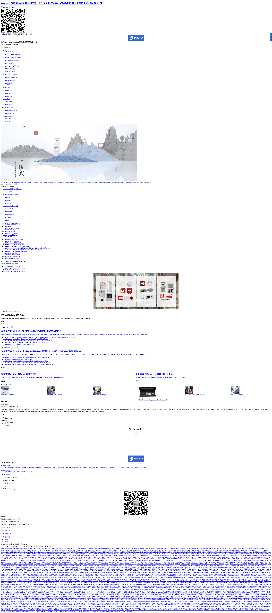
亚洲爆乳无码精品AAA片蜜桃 (217, 591)
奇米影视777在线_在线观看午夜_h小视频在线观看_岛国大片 (243, 610)
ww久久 (150, 604)
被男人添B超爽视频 (225, 567)
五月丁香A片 (180, 584)
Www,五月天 (14, 589)
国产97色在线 (199, 606)
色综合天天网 (183, 574)
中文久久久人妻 (117, 550)
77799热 (38, 601)
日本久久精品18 (256, 567)
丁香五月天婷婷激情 (26, 570)
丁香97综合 (249, 579)
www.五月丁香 (265, 555)
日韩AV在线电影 (111, 569)
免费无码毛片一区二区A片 (136, 598)
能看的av (259, 565)
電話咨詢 (5, 541)
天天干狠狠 (58, 548)
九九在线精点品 (21, 581)
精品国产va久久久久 (183, 591)
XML (11, 533)
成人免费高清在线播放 (264, 594)
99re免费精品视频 (245, 558)
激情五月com (170, 560)
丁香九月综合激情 (164, 557)
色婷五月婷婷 (102, 574)
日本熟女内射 (183, 601)
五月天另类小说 (18, 587)
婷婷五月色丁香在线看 (79, 611)
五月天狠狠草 (175, 565)
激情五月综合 (160, 601)
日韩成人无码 (147, 596)
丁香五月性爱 (46, 582)
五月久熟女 (138, 584)
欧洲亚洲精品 (67, 598)
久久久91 (167, 570)
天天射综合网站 (111, 608)
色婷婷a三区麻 (11, 548)
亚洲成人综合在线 (251, 603)
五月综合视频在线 (170, 550)
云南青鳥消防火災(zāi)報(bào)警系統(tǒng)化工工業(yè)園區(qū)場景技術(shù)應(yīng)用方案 (25, 361)
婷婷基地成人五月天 (138, 596)
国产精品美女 (196, 594)
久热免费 (147, 570)
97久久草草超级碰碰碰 (104, 599)
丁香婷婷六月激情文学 (202, 569)
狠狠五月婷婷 (74, 598)
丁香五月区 (241, 601)
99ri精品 (50, 569)
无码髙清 (223, 570)
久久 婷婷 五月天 (194, 576)
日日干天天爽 (254, 594)
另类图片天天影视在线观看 (15, 584)
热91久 (226, 598)
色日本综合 (111, 562)
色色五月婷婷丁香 (77, 589)
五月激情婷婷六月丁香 (238, 582)
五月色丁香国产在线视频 (109, 579)
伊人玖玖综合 (182, 579)
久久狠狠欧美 (162, 550)
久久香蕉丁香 (196, 560)
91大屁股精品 (53, 584)
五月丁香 (133, 558)
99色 (70, 555)
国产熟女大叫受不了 (65, 593)
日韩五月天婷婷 (86, 579)
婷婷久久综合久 (159, 594)
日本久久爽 (67, 552)
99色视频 (213, 548)
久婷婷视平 (111, 567)
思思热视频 (260, 581)
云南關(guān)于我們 (8, 96)
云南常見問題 (6, 93)
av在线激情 (154, 569)
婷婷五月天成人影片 (25, 593)
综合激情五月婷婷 (88, 606)
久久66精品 (143, 579)
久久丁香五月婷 (8, 577)
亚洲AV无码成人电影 (206, 564)
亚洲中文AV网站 (21, 574)
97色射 (250, 552)
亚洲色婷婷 (24, 565)
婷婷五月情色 (23, 577)
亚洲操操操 (168, 572)
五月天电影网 (5, 594)
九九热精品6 (219, 574)
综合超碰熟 (168, 591)
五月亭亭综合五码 (134, 591)
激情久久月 (258, 604)
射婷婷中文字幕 (206, 574)
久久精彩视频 (130, 553)
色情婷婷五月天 (243, 564)
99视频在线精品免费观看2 (110, 589)
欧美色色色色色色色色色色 (194, 574)
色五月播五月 (115, 560)
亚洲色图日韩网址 (199, 553)
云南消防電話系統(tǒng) (9, 211)
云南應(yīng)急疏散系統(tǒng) (10, 77)
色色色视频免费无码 (185, 565)
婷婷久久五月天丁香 (89, 564)
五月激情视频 (172, 584)
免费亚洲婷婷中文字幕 (153, 599)
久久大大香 (86, 586)
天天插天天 (144, 604)
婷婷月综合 (236, 606)
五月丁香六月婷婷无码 (203, 591)
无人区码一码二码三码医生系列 (129, 576)
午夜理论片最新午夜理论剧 (264, 574)
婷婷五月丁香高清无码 (10, 606)
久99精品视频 (217, 604)
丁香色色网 (177, 564)
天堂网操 (264, 572)
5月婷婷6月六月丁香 (164, 589)
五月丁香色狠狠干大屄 (129, 584)
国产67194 (227, 558)
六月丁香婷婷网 (80, 572)
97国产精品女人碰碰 (169, 564)
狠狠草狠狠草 (251, 564)
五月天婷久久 (265, 584)
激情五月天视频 (226, 572)
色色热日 (28, 562)
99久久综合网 (86, 562)
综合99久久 (121, 593)
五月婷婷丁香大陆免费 (8, 564)
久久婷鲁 (117, 569)
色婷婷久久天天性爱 (105, 553)
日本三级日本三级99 (84, 591)
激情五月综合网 (242, 589)
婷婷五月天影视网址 (42, 558)
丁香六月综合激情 (201, 601)
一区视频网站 (102, 606)
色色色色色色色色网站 (98, 589)
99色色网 (193, 558)
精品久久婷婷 (19, 598)
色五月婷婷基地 (129, 610)
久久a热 (91, 553)
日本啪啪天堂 (72, 572)
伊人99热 (147, 550)
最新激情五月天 (82, 598)
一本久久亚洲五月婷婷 (248, 562)
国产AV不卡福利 (207, 567)
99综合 (42, 564)
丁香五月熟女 (178, 596)
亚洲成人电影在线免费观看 (103, 593)
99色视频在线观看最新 (86, 581)
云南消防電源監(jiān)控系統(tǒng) (11, 60)
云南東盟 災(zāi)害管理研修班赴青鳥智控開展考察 (15, 344)
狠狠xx (82, 594)
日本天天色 (186, 603)
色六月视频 (151, 594)
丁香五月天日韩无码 (92, 603)
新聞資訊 (5, 539)
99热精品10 (225, 550)
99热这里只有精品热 (21, 553)
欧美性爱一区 (71, 569)
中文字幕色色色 (47, 589)
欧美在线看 (174, 591)
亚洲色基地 (19, 606)
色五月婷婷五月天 (104, 598)
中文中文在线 (60, 606)
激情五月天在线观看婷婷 (170, 593)
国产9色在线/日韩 (160, 587)
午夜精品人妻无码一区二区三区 (28, 601)
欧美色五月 (258, 572)
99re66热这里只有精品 (153, 557)
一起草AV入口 (255, 553)
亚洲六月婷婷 (79, 587)
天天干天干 (240, 569)
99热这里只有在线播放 (12, 572)
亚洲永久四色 (116, 586)
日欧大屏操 (172, 589)
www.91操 (61, 560)
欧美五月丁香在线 (70, 586)
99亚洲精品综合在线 (77, 610)
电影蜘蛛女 (226, 581)
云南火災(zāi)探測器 (8, 191)
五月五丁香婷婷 (21, 562)
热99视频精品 (130, 579)
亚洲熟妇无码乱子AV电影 (63, 601)
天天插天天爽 (31, 610)
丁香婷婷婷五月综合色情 (150, 552)
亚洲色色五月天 (79, 584)
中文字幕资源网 (219, 608)
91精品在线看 (257, 555)
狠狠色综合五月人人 (135, 586)
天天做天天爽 (7, 579)
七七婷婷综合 (161, 591)
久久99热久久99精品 (35, 604)
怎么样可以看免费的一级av (61, 574)
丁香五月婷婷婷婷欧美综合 (157, 564)
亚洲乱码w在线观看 (219, 594)
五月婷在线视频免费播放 (123, 598)
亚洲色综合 (110, 603)
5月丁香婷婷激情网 (101, 586)
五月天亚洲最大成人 (225, 601)
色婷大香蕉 (16, 555)
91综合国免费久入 (174, 548)
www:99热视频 (161, 570)
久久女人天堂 (243, 567)
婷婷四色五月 (29, 564)
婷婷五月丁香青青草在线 (39, 581)
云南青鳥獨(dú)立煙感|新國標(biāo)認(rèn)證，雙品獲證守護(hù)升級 (23, 342)
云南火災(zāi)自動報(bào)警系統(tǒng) (12, 54)
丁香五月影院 (36, 611)
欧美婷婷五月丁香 (194, 570)
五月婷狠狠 (33, 558)
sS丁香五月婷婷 (59, 599)
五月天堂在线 (85, 593)
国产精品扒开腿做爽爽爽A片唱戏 (122, 567)
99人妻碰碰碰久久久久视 (249, 572)
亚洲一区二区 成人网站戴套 (65, 608)
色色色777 (21, 555)
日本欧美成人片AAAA (205, 582)
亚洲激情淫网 (4, 598)
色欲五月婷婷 (72, 574)
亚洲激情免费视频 (82, 550)
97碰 (41, 577)
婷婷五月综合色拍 (197, 596)
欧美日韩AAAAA (49, 555)
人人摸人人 (21, 608)
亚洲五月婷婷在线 (190, 606)
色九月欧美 (121, 574)
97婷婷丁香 (160, 569)
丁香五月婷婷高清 (58, 587)
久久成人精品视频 (61, 584)
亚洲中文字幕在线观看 (91, 557)
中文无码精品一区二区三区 (195, 567)
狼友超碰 (142, 570)
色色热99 (210, 569)
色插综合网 (234, 608)
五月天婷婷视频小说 (258, 579)
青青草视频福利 (139, 593)
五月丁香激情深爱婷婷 (77, 555)
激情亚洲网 (178, 589)
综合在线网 (113, 553)
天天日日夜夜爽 (156, 553)
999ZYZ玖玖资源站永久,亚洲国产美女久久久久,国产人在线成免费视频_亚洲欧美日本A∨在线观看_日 (51, 3)
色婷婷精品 (8, 586)
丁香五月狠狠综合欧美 (141, 577)
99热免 (239, 576)
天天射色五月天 (21, 589)
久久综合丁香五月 (216, 550)
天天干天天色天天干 (27, 587)
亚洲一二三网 (14, 608)
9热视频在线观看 (95, 572)
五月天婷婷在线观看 (258, 548)
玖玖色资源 (31, 567)
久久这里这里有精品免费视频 (197, 557)
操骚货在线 (204, 579)
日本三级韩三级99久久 (87, 599)
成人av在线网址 (241, 565)
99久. (43, 548)
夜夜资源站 (107, 604)
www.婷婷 (146, 574)
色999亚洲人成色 (58, 558)
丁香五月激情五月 (130, 601)
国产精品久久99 (219, 593)
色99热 (165, 569)
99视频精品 (234, 586)
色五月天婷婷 (232, 548)
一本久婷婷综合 (100, 604)
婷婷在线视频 (182, 569)
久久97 (225, 553)
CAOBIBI (169, 581)
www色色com (184, 599)
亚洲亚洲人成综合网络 (53, 604)
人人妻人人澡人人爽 (101, 569)
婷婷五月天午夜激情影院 (252, 560)
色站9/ (246, 582)
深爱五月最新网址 (232, 569)
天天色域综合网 (29, 555)
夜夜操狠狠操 (76, 608)
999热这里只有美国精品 (69, 587)
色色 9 (222, 598)
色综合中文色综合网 (88, 565)
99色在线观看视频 (124, 552)
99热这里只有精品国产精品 (65, 562)
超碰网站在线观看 (9, 587)
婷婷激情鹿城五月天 (209, 604)
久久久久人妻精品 (109, 596)
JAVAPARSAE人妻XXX (187, 560)
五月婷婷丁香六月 (263, 608)
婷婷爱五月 (160, 593)
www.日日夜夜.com (169, 582)
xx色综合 (81, 606)
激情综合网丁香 (194, 550)
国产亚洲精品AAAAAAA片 (156, 558)
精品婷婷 (204, 552)
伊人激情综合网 (157, 584)
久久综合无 (217, 552)
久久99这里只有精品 (143, 557)
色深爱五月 (183, 606)
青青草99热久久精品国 (141, 603)
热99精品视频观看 (152, 606)
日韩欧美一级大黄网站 (6, 576)
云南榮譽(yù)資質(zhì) (8, 101)
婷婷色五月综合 (156, 579)
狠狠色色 (50, 611)
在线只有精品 (79, 558)
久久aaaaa (230, 562)
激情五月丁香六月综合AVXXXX (158, 562)
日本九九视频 (219, 581)
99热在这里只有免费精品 (34, 569)
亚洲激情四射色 (223, 582)
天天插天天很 (28, 581)
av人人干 (108, 574)
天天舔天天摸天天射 (179, 562)
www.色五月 (236, 603)
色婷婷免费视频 (36, 553)
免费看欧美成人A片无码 (57, 579)
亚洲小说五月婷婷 (48, 557)
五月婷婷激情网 (194, 598)
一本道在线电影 (44, 553)
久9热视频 (54, 596)
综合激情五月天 (228, 603)
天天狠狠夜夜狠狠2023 (89, 594)
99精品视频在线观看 (62, 582)
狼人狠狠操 (238, 587)
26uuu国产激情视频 (245, 581)
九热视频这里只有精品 (127, 587)
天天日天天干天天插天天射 (23, 558)
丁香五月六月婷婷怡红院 (261, 564)
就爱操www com (52, 601)
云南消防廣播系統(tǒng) (9, 214)
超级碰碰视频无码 (120, 601)
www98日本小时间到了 (42, 560)
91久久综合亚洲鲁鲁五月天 (190, 577)
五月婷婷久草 (79, 582)
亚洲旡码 (159, 552)
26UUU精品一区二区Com (176, 557)
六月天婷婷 (116, 552)
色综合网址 (163, 599)
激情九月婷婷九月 (185, 604)
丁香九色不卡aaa (96, 555)
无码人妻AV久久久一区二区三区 (226, 555)
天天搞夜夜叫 (36, 587)
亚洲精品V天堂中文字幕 (18, 550)
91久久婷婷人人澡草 (145, 562)
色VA (170, 586)
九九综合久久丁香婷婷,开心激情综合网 (165, 603)
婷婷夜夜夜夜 (171, 576)
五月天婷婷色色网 (190, 579)
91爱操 (214, 564)
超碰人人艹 (265, 565)
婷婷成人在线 (79, 596)
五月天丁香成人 (22, 552)
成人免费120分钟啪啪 (68, 611)
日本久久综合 (111, 610)
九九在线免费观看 (193, 591)
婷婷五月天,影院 (123, 565)
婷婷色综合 (149, 560)
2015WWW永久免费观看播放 (140, 555)
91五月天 (199, 599)
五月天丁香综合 (71, 584)
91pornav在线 (123, 569)
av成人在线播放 (184, 587)
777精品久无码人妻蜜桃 (45, 596)
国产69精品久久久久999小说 (41, 552)
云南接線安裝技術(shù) (9, 83)
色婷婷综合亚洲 (135, 599)
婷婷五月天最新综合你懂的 (262, 558)
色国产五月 (127, 574)
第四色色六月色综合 (168, 594)
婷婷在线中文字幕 (171, 598)
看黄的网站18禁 (118, 562)
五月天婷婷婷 (234, 601)
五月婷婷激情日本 (90, 569)
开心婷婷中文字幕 (53, 586)
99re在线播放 (168, 565)
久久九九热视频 (11, 582)
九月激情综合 (64, 557)
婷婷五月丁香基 (236, 579)
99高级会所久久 (79, 565)
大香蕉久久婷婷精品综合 (137, 574)
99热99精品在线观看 (215, 562)
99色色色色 (115, 581)
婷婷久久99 (43, 587)
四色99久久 (7, 589)
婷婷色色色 (24, 611)
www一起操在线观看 (6, 611)
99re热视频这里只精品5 (115, 587)
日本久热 (185, 567)
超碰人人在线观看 (100, 576)
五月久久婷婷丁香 (49, 574)
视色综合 (70, 589)
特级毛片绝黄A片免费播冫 (73, 581)
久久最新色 (41, 584)
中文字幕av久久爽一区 (188, 610)
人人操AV (265, 586)
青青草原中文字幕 (192, 599)
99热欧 (153, 560)
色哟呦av (109, 581)
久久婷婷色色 (29, 552)
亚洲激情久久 (47, 594)
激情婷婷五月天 (261, 570)
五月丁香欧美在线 (113, 570)
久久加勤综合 (68, 564)
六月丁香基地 (173, 570)
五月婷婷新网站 (72, 582)
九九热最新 (184, 589)
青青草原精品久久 (144, 572)
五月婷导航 (38, 610)
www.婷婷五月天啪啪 (101, 608)
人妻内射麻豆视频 (212, 579)
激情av (227, 591)
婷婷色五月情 (61, 586)
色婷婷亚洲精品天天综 (208, 608)
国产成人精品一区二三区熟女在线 (223, 584)
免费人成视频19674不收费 (143, 564)
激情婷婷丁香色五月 (163, 586)
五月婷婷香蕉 (128, 611)
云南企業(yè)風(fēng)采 (9, 104)
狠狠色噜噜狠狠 (197, 552)
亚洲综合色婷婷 (148, 598)
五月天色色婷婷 (79, 586)
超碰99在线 (187, 598)
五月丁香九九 (161, 606)
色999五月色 (110, 611)
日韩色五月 (122, 560)
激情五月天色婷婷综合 (81, 574)
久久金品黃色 (27, 550)
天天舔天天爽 (154, 591)
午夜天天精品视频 (51, 565)
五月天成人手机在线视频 (142, 558)
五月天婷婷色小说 (158, 548)
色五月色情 (113, 577)
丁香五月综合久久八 (207, 599)
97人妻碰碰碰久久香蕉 (135, 581)
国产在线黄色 (189, 555)
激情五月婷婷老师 (229, 594)
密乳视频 (65, 589)
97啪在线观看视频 (117, 572)
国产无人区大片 (170, 596)
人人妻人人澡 (113, 599)
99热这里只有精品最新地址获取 (31, 598)
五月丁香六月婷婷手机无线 (96, 584)
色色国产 (207, 557)
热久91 (267, 570)
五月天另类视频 (174, 579)
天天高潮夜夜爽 (227, 608)
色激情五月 (214, 555)
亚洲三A (50, 603)
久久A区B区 (101, 560)
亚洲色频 (131, 552)
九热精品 (74, 564)
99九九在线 (115, 606)
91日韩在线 (78, 599)
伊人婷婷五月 (163, 581)
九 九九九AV (219, 572)
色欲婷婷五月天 (86, 548)
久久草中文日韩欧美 (232, 576)
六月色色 (178, 604)
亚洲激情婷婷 (248, 570)
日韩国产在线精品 (245, 576)
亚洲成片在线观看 (24, 603)
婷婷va (8, 574)
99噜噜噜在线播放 (57, 611)
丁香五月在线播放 (101, 603)
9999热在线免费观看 (195, 565)
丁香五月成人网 (97, 558)
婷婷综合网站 (150, 548)
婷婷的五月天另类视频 (29, 582)
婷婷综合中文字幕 (59, 552)
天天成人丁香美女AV (15, 567)
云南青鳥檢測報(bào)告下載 (10, 110)
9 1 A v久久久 (55, 593)
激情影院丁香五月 (252, 587)
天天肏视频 (59, 565)
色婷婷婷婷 (93, 586)
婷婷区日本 (216, 576)
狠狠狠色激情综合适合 (218, 603)
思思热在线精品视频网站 (196, 603)
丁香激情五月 (55, 594)
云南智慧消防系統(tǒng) (9, 80)
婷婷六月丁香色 (82, 603)
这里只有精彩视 (74, 550)
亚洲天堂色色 (139, 608)
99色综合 (47, 584)
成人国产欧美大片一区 (227, 604)
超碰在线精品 (57, 610)
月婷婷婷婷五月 (122, 570)
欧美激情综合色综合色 (57, 589)
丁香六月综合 (107, 560)
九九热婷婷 (32, 560)
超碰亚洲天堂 (104, 565)
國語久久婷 (45, 572)
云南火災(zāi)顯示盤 (8, 208)
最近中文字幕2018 (125, 548)
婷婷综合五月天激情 (227, 606)
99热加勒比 (258, 589)
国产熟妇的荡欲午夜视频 (106, 572)
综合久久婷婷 (36, 555)
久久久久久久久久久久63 (187, 608)
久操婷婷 (218, 587)
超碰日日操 (265, 598)
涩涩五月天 (123, 582)
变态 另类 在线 (179, 603)
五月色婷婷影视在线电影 (9, 553)
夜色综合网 (130, 569)
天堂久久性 (136, 569)
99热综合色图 (6, 608)
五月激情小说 (92, 576)
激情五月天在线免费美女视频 (65, 591)
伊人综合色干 (176, 587)
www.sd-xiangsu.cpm (75, 601)
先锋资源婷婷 (214, 610)
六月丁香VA (145, 606)
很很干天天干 (212, 586)
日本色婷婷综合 (98, 570)
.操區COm (45, 606)
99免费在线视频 (106, 577)
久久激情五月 (39, 579)
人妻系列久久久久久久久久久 (141, 587)
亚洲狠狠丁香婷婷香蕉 (52, 576)
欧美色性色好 (189, 593)
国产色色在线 (223, 552)
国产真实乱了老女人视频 (42, 586)
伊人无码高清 (114, 574)
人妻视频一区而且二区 (250, 565)
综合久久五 (141, 594)
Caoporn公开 (18, 599)
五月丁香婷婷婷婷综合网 (157, 610)
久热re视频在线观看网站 (51, 562)
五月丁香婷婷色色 (250, 596)
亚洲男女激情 (186, 557)
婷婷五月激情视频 (262, 582)
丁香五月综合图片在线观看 (37, 594)
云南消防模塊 (6, 197)
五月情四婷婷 (224, 562)
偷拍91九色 (259, 584)
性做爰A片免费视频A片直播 (14, 565)
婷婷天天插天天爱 (169, 601)
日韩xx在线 (125, 604)
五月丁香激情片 (85, 567)
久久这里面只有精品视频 (154, 555)
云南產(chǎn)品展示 (8, 51)
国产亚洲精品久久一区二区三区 (12, 570)
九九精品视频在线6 (204, 581)
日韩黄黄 (252, 558)
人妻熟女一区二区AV (87, 560)
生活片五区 (148, 569)
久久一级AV (51, 552)
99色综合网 (185, 553)
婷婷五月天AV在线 (64, 603)
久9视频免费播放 (147, 582)
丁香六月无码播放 (246, 594)
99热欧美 (134, 550)
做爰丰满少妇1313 (77, 579)
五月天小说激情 (31, 565)
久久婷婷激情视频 (185, 564)
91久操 (105, 610)
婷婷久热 (209, 550)
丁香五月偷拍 (35, 570)
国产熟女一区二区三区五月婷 (157, 572)
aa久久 (247, 574)
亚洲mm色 (160, 567)
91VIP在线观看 (253, 574)
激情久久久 (263, 576)
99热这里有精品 (84, 601)
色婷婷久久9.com (258, 593)
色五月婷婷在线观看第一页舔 (73, 577)
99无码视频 (220, 579)
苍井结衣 (10, 581)
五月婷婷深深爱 (151, 603)
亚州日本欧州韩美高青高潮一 (260, 552)
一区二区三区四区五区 (250, 584)
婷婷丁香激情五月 (61, 596)
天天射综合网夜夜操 (126, 550)
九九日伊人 (134, 557)
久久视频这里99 (172, 604)
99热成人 (76, 591)
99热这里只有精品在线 (238, 584)
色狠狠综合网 (22, 586)
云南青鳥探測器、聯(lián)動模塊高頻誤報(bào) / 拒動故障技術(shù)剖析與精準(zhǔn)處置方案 (27, 364)
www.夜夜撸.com (83, 604)
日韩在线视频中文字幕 (76, 570)
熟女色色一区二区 (138, 552)
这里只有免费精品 (122, 589)
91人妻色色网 (44, 569)
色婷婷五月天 (44, 601)
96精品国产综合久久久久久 (30, 548)
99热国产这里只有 (255, 576)
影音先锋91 (120, 599)
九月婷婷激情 (208, 577)
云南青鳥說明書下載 (8, 113)
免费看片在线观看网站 (40, 576)
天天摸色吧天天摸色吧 (68, 565)
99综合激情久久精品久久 (74, 567)
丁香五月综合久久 (125, 586)
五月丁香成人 (9, 610)
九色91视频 (86, 584)
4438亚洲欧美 (16, 577)
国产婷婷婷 (111, 584)
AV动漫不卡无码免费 (77, 562)
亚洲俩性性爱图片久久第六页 (113, 576)
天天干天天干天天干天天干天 (175, 577)
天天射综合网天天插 (213, 560)
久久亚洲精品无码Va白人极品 (71, 606)
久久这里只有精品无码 (67, 548)
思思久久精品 (226, 574)
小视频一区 (105, 570)
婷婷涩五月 (65, 558)
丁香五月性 (61, 567)
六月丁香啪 (32, 579)
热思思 (213, 582)
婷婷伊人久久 (169, 599)
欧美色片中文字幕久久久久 (113, 582)
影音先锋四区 (188, 572)
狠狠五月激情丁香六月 (240, 555)
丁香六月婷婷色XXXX (130, 564)
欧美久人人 (213, 581)
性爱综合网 (80, 576)
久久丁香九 (230, 577)
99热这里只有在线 (113, 564)
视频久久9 (202, 594)
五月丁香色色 (33, 603)
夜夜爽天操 (263, 606)
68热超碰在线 (153, 570)
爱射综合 (95, 599)
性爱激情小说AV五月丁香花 (66, 594)
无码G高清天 (180, 598)
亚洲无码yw (27, 608)
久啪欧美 (27, 560)
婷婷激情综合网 (88, 555)
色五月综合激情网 (130, 577)
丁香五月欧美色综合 (185, 548)
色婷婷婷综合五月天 (111, 557)
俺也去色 (145, 593)
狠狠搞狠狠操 (33, 593)
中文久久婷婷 (4, 548)
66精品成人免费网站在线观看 (123, 558)
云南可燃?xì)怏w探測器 (9, 71)
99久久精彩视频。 (250, 557)
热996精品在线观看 (103, 562)
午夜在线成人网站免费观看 (178, 572)
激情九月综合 (263, 553)
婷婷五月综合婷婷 (69, 560)
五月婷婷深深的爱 (100, 582)
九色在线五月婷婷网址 (205, 548)
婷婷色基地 (71, 557)
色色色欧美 (23, 564)
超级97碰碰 (164, 576)
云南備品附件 (6, 220)
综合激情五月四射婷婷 (76, 593)
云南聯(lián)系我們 (8, 116)
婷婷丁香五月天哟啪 (110, 594)
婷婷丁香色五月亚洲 (264, 610)
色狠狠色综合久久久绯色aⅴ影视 (131, 562)
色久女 (146, 594)
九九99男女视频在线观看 (122, 608)
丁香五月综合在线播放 (106, 550)
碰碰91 (27, 557)
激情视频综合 (252, 569)
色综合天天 (66, 555)
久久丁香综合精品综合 (14, 560)
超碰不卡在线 (262, 560)
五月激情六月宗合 (217, 599)
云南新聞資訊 (6, 84)
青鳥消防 (8, 530)
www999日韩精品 (63, 569)
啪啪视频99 (52, 553)
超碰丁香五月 (12, 558)
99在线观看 (198, 579)
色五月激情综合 (241, 574)
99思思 (210, 606)
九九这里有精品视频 (187, 596)
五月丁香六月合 (27, 591)
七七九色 (119, 557)
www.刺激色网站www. (214, 570)
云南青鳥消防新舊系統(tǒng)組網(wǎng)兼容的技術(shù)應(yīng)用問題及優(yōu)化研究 (24, 362)
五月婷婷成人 (114, 593)
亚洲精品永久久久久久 (239, 604)
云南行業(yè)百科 (7, 90)
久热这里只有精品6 (116, 548)
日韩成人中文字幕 (220, 558)
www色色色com (145, 586)
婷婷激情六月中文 (16, 596)
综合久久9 (151, 574)
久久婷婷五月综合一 (215, 598)
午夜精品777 (98, 611)
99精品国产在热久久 (121, 579)
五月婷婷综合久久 (152, 593)
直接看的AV (50, 558)
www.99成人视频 (35, 608)
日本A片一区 (191, 587)
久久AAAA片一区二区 (37, 550)
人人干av (156, 589)
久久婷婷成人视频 (29, 576)
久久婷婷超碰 (101, 601)
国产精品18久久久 (53, 567)
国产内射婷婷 (53, 582)
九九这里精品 (94, 562)
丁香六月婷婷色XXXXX (176, 553)
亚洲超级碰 (3, 582)
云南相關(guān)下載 (8, 107)
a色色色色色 (24, 567)
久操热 (217, 582)
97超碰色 (149, 553)
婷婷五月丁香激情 (203, 570)
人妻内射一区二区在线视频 (102, 587)
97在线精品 (24, 596)
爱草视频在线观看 (181, 593)
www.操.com (14, 574)
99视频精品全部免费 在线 (179, 552)
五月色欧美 (159, 608)
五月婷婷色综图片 (119, 610)
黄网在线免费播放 (139, 601)
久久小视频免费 (227, 586)
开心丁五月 (167, 548)
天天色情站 (150, 577)
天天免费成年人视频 (169, 610)
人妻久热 (174, 586)
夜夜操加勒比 (259, 603)
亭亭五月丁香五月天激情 (134, 604)
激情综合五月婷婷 (195, 562)
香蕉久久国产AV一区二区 (22, 604)
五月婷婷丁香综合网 (110, 601)
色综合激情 (56, 569)
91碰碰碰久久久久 (165, 579)
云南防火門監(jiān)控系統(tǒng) (11, 66)
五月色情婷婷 (113, 598)
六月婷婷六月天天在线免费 (160, 577)
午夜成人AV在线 (143, 599)
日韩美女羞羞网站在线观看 (257, 591)
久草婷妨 (96, 574)
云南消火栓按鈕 (7, 203)
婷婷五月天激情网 (136, 606)
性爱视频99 (196, 593)
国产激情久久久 (74, 603)
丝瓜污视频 (51, 560)
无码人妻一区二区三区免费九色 (30, 584)
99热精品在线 (152, 587)
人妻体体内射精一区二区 (222, 548)
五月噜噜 (243, 553)
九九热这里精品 (77, 548)
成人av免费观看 (141, 550)
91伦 (253, 589)
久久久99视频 (245, 608)
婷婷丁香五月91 (132, 565)
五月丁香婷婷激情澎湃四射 (181, 582)
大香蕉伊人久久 (8, 555)
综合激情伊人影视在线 (179, 594)
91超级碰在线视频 (199, 589)
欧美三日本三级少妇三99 (131, 560)
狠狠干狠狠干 (132, 608)
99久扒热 (169, 569)
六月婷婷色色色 (13, 552)
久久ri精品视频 (243, 606)
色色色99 (144, 581)
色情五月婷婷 (92, 591)
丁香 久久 (139, 567)
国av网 (139, 576)
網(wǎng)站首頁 (7, 50)
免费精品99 (196, 555)
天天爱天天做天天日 (196, 564)
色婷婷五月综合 (195, 581)
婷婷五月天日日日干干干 (229, 593)
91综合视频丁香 (215, 567)
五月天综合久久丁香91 (124, 581)
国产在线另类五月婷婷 (89, 596)
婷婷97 (76, 557)
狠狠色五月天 (85, 553)
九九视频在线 (38, 582)
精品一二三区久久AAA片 (140, 553)
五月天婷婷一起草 (209, 553)
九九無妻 (27, 579)
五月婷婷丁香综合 (121, 577)
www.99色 (96, 606)
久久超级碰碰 (37, 564)
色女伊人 (29, 553)
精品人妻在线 (207, 610)
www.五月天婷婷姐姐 (124, 591)
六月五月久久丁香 (12, 557)
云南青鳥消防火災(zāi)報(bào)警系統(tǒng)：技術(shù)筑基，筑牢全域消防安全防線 (25, 357)
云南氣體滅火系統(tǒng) (9, 69)
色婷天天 (92, 567)
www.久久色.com (249, 586)
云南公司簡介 (6, 99)
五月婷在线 (250, 606)
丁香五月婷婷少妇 (94, 552)
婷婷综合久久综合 (234, 564)
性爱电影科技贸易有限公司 (235, 550)
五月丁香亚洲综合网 (104, 552)
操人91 (83, 570)
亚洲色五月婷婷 (240, 598)
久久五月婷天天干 (43, 567)
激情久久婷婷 (93, 548)
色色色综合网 (250, 555)
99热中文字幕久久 (87, 589)
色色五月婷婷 (198, 586)
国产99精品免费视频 (146, 576)
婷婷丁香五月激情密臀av (133, 570)
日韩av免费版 (176, 560)
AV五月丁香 (63, 553)
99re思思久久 (259, 569)
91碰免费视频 (49, 570)
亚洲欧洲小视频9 (194, 548)
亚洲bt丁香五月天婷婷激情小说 (124, 594)
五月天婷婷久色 (167, 567)
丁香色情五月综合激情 (177, 567)
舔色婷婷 (205, 572)
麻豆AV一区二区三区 (247, 548)
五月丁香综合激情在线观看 (133, 572)
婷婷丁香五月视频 (40, 562)
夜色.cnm (42, 555)
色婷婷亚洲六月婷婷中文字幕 (50, 591)
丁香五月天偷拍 (90, 570)
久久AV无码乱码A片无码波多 (219, 577)
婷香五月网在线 (91, 604)
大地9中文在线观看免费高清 (101, 564)
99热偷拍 (89, 598)
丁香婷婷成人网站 (217, 606)
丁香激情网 (208, 555)
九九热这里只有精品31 (160, 574)
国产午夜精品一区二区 (204, 598)
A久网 (111, 552)
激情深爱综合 (178, 610)
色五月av (263, 604)
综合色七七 (96, 553)
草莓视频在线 (200, 577)
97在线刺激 (135, 594)
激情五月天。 (210, 552)
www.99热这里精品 (50, 548)
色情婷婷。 (67, 570)
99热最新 (32, 557)
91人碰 (250, 608)
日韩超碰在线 (83, 608)
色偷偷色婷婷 (149, 589)
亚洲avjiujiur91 (162, 596)
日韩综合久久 (126, 599)
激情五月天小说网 (10, 599)
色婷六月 (33, 562)
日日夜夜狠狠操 (91, 608)
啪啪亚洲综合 (189, 594)
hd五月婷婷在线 (210, 594)
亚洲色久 (169, 574)
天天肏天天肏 (63, 581)
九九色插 (36, 567)
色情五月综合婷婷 (203, 576)
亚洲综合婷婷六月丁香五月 (52, 581)
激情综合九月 (259, 557)
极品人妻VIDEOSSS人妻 (207, 565)
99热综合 (230, 582)
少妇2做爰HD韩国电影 (220, 589)
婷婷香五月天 (242, 603)
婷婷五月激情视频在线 (33, 596)
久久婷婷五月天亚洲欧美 (231, 596)
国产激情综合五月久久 (69, 599)
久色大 (91, 593)
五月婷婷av (90, 577)
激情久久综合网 (176, 574)
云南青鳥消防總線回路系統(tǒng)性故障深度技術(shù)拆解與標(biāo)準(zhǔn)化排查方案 (25, 340)
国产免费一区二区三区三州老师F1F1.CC (19, 594)
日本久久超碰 (253, 581)
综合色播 (246, 569)
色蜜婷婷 (142, 569)
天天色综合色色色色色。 (18, 579)
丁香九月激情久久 (88, 558)
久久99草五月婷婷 (30, 586)
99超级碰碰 (249, 553)
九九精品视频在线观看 (37, 591)
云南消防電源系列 (7, 217)
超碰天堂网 (206, 606)
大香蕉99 (249, 567)
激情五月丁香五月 (11, 604)
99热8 (45, 550)
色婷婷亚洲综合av (16, 611)
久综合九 (56, 560)
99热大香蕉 (91, 574)
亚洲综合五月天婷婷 (147, 584)
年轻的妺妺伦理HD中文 (97, 579)
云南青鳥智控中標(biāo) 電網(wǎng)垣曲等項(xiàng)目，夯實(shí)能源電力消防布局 (25, 339)
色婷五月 (179, 570)
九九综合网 (256, 608)
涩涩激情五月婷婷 (207, 603)
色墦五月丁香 (44, 611)
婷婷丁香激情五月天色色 (94, 550)
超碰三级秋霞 (166, 558)
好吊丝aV (104, 611)
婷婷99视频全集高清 (189, 586)
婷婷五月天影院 (44, 598)
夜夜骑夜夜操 (261, 587)
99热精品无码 (258, 596)
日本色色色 (87, 572)
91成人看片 (110, 591)
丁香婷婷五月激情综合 (47, 610)
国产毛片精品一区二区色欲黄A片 (237, 591)
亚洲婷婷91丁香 (96, 598)
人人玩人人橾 (42, 608)
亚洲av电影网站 (139, 582)
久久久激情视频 (12, 598)
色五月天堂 (266, 557)
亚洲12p (246, 552)
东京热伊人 (213, 574)
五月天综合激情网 (100, 596)
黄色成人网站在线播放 (52, 608)
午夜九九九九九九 (53, 577)
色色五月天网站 (98, 577)
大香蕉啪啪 (154, 601)
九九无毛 (105, 591)
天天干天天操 (55, 603)
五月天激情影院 (75, 552)
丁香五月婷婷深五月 (84, 552)
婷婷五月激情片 (39, 599)
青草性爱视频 (46, 579)
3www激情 (128, 557)
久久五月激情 (91, 587)
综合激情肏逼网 (220, 596)
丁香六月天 (99, 591)
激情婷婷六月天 (250, 593)
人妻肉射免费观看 (246, 550)
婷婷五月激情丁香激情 (116, 604)
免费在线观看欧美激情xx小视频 (139, 548)
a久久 (94, 593)
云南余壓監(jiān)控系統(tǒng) (10, 74)
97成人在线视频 (102, 557)
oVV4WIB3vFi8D (90, 611)
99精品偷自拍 (77, 560)
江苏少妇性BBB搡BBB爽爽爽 (56, 572)
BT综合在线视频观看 (41, 565)
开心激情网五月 (59, 555)
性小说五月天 (216, 569)
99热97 (22, 560)
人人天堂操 (109, 606)
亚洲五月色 (223, 565)
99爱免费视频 (62, 577)
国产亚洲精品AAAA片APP (29, 606)
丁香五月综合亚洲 (130, 603)
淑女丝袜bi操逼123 (138, 610)
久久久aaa (149, 579)
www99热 (39, 548)
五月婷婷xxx (187, 558)
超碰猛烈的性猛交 (156, 576)
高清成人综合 (50, 587)
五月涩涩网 (80, 564)
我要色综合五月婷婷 (167, 552)
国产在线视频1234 (222, 610)
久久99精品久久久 (192, 601)
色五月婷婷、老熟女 (17, 591)
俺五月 (209, 596)
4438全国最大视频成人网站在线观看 (124, 596)
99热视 (177, 550)
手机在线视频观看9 (259, 562)
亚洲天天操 (39, 606)
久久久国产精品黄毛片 (240, 557)
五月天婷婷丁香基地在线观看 (159, 598)
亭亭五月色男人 (42, 593)
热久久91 (227, 564)
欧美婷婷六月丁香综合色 (32, 574)
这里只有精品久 (228, 579)
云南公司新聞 (6, 87)
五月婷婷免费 (224, 569)
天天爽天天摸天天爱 (132, 589)
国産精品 (207, 589)
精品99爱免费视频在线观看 (227, 557)
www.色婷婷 (191, 553)
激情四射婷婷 (205, 586)
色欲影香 (57, 553)
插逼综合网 (264, 589)
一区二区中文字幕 (67, 579)
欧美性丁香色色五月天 (236, 572)
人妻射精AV (77, 594)
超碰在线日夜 (97, 565)
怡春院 (66, 567)
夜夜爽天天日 (230, 552)
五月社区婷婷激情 (93, 601)
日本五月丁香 (232, 598)
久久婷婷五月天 (153, 586)
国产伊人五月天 (103, 581)
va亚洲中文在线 (147, 610)
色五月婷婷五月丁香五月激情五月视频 (205, 558)
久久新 (124, 572)
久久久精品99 (180, 586)
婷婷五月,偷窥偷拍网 (58, 570)
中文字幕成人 (222, 576)
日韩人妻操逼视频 (30, 589)
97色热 (148, 591)
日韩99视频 (97, 567)
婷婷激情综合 (143, 591)
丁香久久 (239, 548)
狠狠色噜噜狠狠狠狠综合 (33, 577)
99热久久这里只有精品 (48, 599)
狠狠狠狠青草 (104, 567)
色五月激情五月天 (234, 567)
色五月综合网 (38, 589)
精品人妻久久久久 (64, 604)
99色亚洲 (6, 552)
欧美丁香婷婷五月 (252, 582)
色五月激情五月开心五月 (71, 576)
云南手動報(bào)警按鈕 (9, 200)
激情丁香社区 (61, 564)
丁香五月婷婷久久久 (42, 603)
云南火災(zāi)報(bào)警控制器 (10, 194)
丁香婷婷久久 (86, 610)
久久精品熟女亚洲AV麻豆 (224, 560)
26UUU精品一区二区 (64, 550)
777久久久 (161, 582)
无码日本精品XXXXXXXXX (182, 576)
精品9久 (211, 576)
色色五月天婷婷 (258, 586)
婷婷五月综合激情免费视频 (238, 560)
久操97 (123, 557)
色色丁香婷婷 (237, 594)
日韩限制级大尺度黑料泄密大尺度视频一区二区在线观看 (150, 565)
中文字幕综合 (168, 587)
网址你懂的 (46, 577)
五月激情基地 (189, 552)
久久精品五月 (198, 587)
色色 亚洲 (24, 599)
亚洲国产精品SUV (128, 555)
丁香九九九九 (170, 562)
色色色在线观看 (248, 601)
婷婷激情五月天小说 (257, 550)
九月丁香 (86, 576)
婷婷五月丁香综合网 (235, 581)
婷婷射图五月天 (165, 584)
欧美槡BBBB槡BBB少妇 (153, 581)
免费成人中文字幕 (100, 594)
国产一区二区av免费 (161, 560)
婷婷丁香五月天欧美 (231, 565)
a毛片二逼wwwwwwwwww (108, 558)
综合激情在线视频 (257, 601)
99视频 (204, 587)
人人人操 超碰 (30, 599)
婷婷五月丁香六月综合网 (51, 564)
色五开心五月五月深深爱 (10, 569)
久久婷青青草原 (267, 596)
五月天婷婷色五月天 (129, 593)
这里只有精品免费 (211, 587)
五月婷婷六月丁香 (71, 596)
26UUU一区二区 (154, 550)
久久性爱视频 (57, 557)
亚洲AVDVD (233, 574)
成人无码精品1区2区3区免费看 (159, 604)
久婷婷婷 (145, 608)
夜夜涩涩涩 (84, 577)
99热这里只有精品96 (22, 569)
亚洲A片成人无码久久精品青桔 (34, 572)
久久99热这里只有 (227, 599)
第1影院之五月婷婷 (215, 557)
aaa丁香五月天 (229, 570)
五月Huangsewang (198, 608)
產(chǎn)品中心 (7, 537)
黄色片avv (249, 589)
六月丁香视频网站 (250, 604)
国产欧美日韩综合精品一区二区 (177, 555)
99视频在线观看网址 (113, 565)
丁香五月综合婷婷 (239, 552)
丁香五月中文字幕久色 (14, 603)
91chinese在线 (82, 557)
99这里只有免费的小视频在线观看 (10, 593)
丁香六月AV (9, 591)
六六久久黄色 (154, 596)
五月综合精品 (22, 572)
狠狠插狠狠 (243, 579)
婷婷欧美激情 (19, 548)
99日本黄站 (266, 548)
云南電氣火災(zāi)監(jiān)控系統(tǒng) (12, 57)
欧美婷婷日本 (231, 587)
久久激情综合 (15, 586)
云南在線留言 (6, 121)
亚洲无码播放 (176, 599)
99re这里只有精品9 (191, 569)
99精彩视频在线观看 (198, 572)
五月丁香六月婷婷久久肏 (197, 604)
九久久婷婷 (230, 553)
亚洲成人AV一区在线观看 (125, 606)
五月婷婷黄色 (203, 560)
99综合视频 (176, 606)
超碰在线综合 (241, 586)
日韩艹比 (95, 560)
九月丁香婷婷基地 (39, 557)
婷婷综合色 (216, 565)
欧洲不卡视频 (224, 587)
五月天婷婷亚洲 (142, 589)
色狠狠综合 (121, 564)
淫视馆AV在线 (141, 560)
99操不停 (66, 572)
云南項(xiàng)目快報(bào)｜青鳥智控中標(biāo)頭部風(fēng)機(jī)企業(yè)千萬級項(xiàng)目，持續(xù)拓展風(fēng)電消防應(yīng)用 (37, 337)
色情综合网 (108, 548)
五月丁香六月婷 (13, 562)
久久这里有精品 (21, 557)
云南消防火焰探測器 (8, 63)
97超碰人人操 (43, 604)
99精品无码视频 (130, 582)
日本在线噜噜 (267, 581)
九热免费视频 (237, 553)
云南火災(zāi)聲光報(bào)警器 (10, 206)
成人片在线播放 (203, 550)
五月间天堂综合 (52, 606)
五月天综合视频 (216, 601)
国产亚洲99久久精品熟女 (18, 576)
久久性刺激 (64, 610)
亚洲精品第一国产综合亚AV (207, 593)
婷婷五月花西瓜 (153, 567)
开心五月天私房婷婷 (185, 550)
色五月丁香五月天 (118, 555)
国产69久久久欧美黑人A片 (177, 558)
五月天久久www (165, 553)
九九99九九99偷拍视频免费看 (55, 598)
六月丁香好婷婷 (220, 564)
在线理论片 (49, 593)
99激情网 (134, 567)
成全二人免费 (185, 570)
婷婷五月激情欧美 (237, 562)
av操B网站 (187, 562)
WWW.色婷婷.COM (121, 553)
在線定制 (4, 34)
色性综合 (116, 591)
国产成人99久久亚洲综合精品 (74, 553)
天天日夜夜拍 (145, 567)
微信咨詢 (12, 7)
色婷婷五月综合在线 (194, 582)
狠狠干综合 (75, 604)
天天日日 (204, 596)
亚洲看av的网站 (19, 582)
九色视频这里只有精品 (239, 570)
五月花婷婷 (5, 603)
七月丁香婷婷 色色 (255, 577)
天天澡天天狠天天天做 (52, 550)
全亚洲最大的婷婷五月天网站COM (253, 598)
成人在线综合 (72, 558)
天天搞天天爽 (211, 572)
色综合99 (85, 587)
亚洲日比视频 (101, 548)
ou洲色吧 (69, 610)
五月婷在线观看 (165, 555)
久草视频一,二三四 (118, 584)
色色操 (239, 608)
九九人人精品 (175, 581)
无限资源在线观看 (240, 593)
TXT (15, 533)
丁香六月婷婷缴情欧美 (185, 581)
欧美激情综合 (7, 550)
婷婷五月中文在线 (204, 562)
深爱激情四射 (155, 582)
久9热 (70, 604)
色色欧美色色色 (169, 606)
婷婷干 (248, 591)
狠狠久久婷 (17, 564)
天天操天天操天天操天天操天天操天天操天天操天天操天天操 (199, 584)
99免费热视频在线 (235, 558)
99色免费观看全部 (218, 553)
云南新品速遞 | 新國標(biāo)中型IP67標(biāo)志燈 (15, 359)
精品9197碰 (30, 611)
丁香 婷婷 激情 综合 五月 (107, 555)
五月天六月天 (109, 586)
